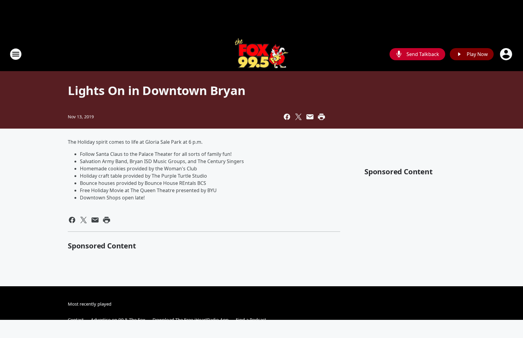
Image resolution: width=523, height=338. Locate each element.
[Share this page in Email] (310, 117)
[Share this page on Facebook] (287, 117)
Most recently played (89, 304)
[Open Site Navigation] (16, 54)
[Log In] (506, 54)
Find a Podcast (251, 320)
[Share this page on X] (298, 117)
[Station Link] (262, 54)
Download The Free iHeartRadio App (191, 320)
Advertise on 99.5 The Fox (118, 320)
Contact (76, 320)
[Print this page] (321, 117)
